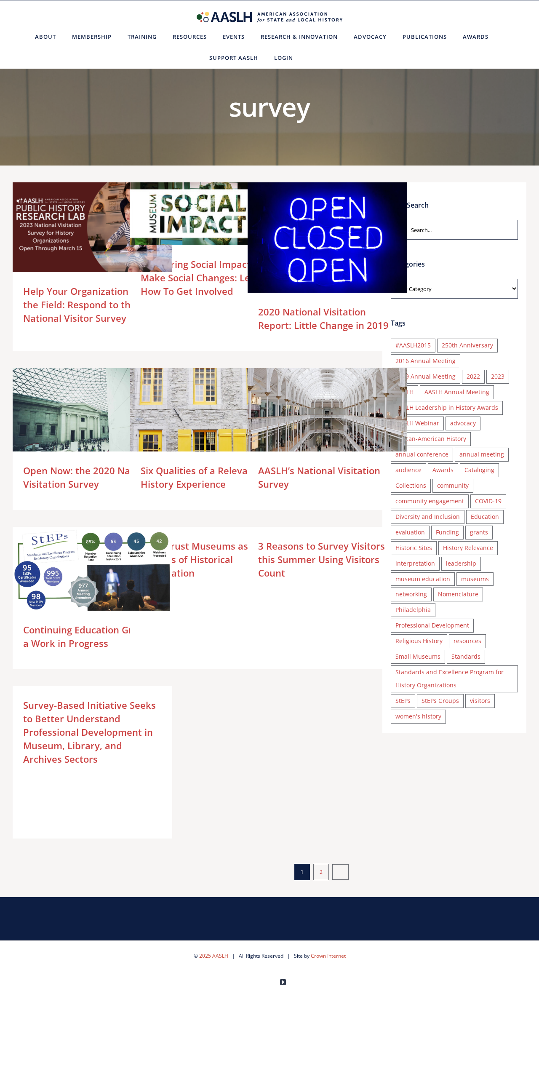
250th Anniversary (467, 345)
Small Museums (417, 656)
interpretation (415, 563)
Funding (447, 532)
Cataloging (479, 470)
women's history (418, 716)
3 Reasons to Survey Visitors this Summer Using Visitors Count (321, 559)
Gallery (104, 227)
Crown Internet (328, 955)
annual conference (421, 454)
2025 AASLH (213, 955)
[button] (311, 57)
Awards (443, 470)
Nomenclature (458, 594)
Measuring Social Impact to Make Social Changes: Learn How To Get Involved (197, 213)
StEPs (403, 701)
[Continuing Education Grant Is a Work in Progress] (92, 572)
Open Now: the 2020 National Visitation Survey (80, 421)
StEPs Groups (440, 701)
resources (467, 641)
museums (475, 579)
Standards (465, 656)
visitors (480, 701)
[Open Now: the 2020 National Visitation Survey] (92, 421)
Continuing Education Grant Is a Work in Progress (80, 571)
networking (411, 594)
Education (485, 517)
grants (479, 532)
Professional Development (432, 625)
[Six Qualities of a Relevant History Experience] (210, 424)
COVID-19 (488, 501)
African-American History (430, 439)
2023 (497, 376)
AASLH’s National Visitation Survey (315, 418)
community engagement (429, 501)
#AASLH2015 (413, 345)
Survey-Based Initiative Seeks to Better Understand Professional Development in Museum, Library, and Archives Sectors (89, 732)
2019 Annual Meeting (425, 376)
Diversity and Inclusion (427, 517)
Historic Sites (413, 548)
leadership (461, 563)
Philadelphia (413, 610)
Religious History (419, 641)
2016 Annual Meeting (425, 361)
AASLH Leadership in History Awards (446, 407)
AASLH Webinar (417, 423)
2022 (473, 376)
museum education (422, 579)
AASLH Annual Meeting (456, 392)
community (453, 485)
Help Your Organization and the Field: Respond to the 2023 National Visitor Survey (80, 227)
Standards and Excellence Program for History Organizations (449, 678)
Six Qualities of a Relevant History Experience (197, 423)
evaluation (410, 532)
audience (408, 470)
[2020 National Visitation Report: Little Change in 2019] (327, 242)
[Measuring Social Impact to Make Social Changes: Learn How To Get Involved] (210, 213)
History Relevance (468, 548)
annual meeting (481, 454)
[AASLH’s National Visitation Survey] (327, 418)
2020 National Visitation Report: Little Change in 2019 (315, 242)
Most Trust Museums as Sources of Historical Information (194, 559)
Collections (410, 485)
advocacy (463, 423)
